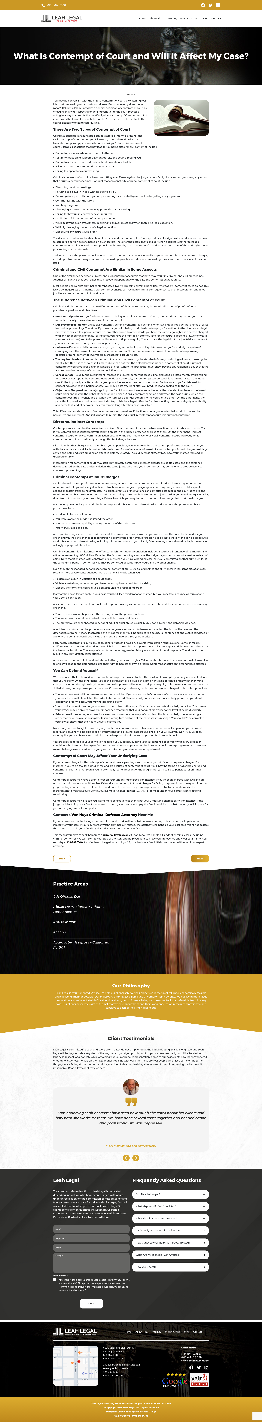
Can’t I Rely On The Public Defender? (158, 1230)
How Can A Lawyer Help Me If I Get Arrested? (163, 1242)
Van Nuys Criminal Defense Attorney (104, 815)
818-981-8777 (115, 1358)
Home (128, 1332)
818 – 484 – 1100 (56, 5)
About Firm (142, 1332)
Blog (186, 1331)
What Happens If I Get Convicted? (156, 1206)
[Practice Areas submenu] (199, 18)
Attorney (156, 1332)
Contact (197, 1332)
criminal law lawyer (115, 835)
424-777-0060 (116, 1375)
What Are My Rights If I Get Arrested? (158, 1254)
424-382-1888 (110, 1372)
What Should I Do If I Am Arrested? (157, 1218)
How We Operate (146, 1267)
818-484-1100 (75, 842)
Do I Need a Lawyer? (148, 1194)
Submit (91, 1303)
